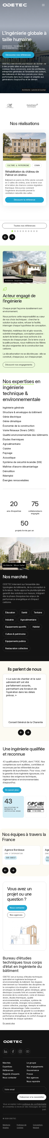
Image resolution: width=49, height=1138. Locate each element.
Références (8, 1070)
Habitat (36, 626)
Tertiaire (38, 612)
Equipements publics (15, 641)
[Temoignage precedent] (21, 732)
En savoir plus (12, 790)
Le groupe (31, 1063)
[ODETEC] (15, 5)
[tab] (12, 231)
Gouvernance (33, 1070)
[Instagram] (20, 1051)
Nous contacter (17, 908)
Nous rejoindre (33, 1081)
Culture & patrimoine (15, 634)
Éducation (10, 612)
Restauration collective (16, 648)
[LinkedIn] (5, 1051)
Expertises (7, 1066)
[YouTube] (27, 1051)
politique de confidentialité (34, 1104)
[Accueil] (13, 1042)
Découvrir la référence (24, 200)
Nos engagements (35, 1066)
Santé (24, 612)
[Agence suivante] (13, 870)
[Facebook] (13, 1051)
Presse (30, 1074)
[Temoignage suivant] (28, 732)
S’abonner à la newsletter (31, 1097)
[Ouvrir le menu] (43, 5)
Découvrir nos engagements (18, 365)
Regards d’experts (11, 1074)
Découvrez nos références (18, 55)
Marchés (6, 1063)
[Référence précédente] (5, 237)
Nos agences (16, 915)
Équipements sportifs (15, 626)
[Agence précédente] (5, 870)
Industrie (9, 619)
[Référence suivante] (12, 237)
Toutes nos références (24, 226)
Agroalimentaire (28, 619)
